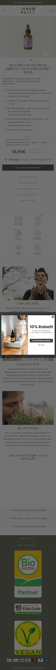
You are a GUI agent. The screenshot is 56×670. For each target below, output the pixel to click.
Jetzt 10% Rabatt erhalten (41, 341)
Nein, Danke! (41, 345)
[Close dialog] (53, 317)
